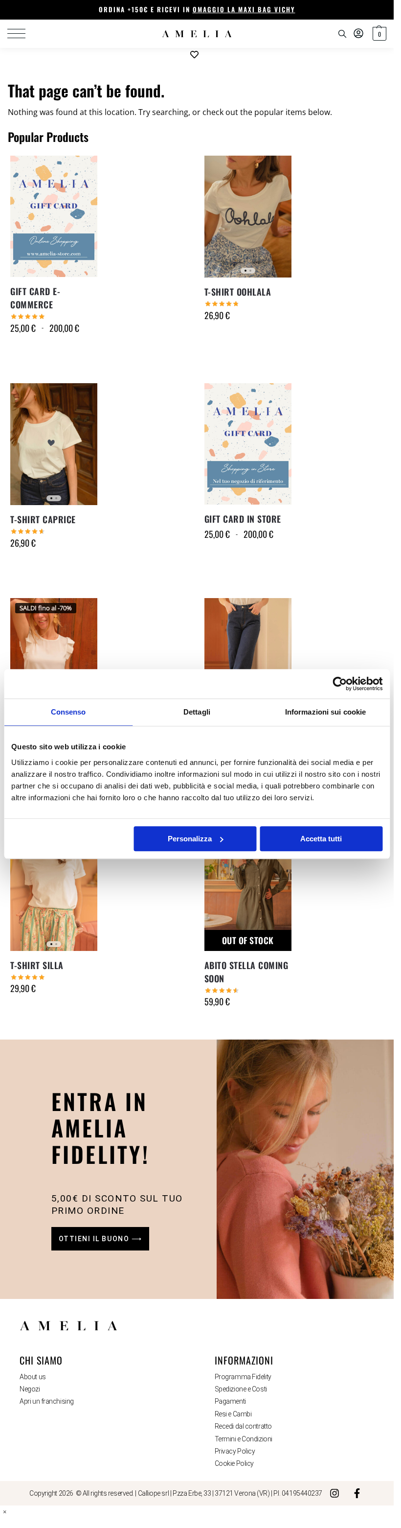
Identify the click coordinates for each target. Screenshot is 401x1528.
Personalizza (190, 838)
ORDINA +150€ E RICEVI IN (197, 9)
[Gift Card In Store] (247, 444)
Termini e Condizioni (243, 1439)
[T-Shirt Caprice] (53, 444)
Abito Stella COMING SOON (246, 972)
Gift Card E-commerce (35, 298)
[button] (378, 34)
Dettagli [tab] (196, 712)
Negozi (30, 1389)
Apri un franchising (46, 1401)
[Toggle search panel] (342, 34)
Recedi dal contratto (243, 1426)
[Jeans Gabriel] (247, 659)
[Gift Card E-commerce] (53, 216)
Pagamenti (230, 1401)
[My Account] (358, 33)
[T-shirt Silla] (53, 890)
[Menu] (22, 33)
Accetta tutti (321, 838)
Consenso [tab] (68, 712)
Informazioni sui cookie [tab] (325, 712)
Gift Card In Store (242, 518)
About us (32, 1377)
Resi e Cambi (233, 1414)
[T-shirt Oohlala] (247, 217)
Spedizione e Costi (241, 1389)
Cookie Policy (234, 1463)
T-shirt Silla (37, 965)
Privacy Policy (235, 1451)
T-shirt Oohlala (237, 291)
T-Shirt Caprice (43, 519)
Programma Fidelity (243, 1377)
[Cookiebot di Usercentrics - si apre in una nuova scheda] (339, 683)
